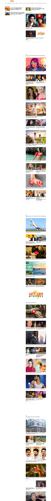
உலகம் (23, 3)
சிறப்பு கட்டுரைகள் (31, 3)
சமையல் (28, 3)
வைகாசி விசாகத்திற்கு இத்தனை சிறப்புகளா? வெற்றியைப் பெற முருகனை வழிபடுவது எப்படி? (16, 8)
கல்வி (25, 3)
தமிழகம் (43, 3)
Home (5, 3)
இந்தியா (17, 3)
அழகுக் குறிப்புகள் (9, 3)
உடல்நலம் (19, 3)
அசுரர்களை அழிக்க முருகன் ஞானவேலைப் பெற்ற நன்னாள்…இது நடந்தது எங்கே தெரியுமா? (37, 8)
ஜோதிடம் (39, 3)
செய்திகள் (36, 3)
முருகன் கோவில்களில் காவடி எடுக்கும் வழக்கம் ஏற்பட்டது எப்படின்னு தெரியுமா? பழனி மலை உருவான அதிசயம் (17, 13)
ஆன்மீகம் (13, 3)
